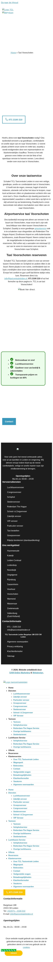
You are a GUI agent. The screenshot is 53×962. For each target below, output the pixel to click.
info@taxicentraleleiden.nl (15, 278)
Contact (16, 769)
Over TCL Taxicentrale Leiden (26, 759)
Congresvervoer (20, 706)
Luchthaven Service (16, 738)
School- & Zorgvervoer (23, 712)
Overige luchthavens (22, 731)
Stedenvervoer (19, 709)
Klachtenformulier (21, 778)
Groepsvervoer (19, 703)
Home (13, 53)
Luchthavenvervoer (21, 694)
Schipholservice (20, 725)
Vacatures (17, 781)
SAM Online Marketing (19, 673)
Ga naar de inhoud (9, 2)
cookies (26, 947)
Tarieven (12, 719)
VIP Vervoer (18, 716)
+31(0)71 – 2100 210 (16, 911)
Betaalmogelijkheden (22, 775)
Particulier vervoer (21, 700)
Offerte (11, 750)
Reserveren (13, 753)
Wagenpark (18, 762)
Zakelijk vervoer (20, 697)
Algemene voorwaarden (23, 784)
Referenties (18, 766)
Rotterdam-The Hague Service (26, 728)
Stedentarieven (19, 734)
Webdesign (38, 673)
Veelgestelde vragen (22, 772)
